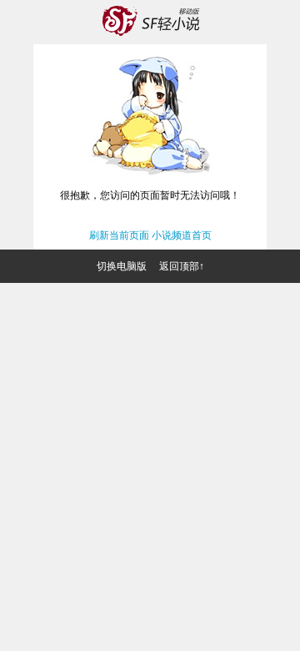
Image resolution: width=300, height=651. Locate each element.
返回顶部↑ (181, 266)
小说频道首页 (182, 235)
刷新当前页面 (119, 235)
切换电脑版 (122, 266)
